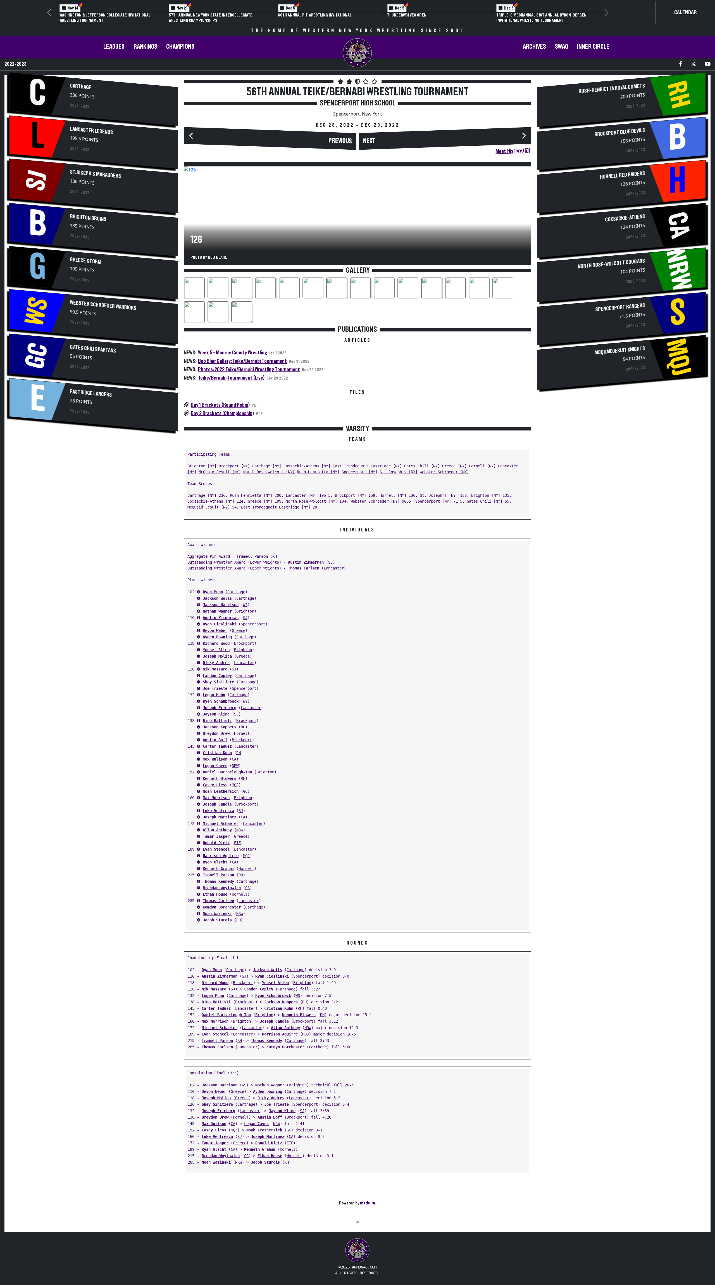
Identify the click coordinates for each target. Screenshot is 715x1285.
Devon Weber (215, 630)
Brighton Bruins (88, 218)
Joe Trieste (215, 688)
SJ (330, 562)
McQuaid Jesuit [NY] (220, 472)
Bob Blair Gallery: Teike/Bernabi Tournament (242, 361)
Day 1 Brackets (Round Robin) (220, 405)
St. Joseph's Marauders (95, 174)
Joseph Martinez (219, 817)
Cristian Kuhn (217, 752)
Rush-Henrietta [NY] (318, 472)
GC (245, 791)
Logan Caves (215, 765)
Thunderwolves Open (406, 15)
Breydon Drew (216, 733)
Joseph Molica (217, 656)
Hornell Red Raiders (622, 175)
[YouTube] (707, 64)
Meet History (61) (512, 151)
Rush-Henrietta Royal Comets (611, 89)
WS (245, 605)
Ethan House (215, 894)
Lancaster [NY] (301, 495)
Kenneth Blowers (219, 778)
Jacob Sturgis (217, 920)
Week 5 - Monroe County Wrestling (232, 353)
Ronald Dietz (216, 843)
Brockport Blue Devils (619, 133)
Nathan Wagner (217, 611)
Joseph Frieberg (219, 707)
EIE (237, 843)
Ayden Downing (217, 637)
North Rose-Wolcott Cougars (611, 264)
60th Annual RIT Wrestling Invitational (315, 15)
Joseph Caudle (217, 804)
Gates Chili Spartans (93, 349)
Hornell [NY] (482, 466)
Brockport (244, 643)
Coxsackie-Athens (625, 218)
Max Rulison (215, 759)
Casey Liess (215, 785)
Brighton (245, 611)
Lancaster (334, 568)
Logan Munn (214, 695)
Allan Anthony (217, 830)
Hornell (242, 733)
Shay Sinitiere (218, 682)
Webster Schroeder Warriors (103, 305)
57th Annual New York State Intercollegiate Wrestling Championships (210, 18)
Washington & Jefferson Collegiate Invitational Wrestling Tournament (105, 18)
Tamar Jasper (216, 836)
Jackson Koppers (219, 727)
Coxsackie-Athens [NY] (306, 466)
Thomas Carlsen (303, 568)
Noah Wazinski (217, 913)
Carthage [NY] (266, 466)
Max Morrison (216, 798)
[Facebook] (681, 64)
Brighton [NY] (201, 466)
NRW (235, 765)
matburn (367, 1203)
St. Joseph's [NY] (399, 472)
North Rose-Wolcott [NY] (269, 472)
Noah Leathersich (221, 791)
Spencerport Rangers (620, 308)
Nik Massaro (215, 669)
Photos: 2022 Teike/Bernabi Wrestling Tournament (249, 369)
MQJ (235, 785)
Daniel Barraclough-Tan (227, 772)
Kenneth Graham (218, 868)
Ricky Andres (216, 662)
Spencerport (253, 624)
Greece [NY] (454, 466)
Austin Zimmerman (306, 562)
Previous (340, 141)
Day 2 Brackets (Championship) (222, 413)
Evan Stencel (216, 849)
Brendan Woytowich (222, 888)
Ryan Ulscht (215, 862)
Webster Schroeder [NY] (444, 472)
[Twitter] (693, 64)
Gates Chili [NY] (422, 466)
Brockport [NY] (234, 466)
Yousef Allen (216, 650)
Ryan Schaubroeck (221, 701)
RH (274, 556)
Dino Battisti (217, 720)
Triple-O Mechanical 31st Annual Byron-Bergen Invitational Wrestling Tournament (541, 18)
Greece (238, 630)
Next (369, 141)
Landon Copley (217, 675)
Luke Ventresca (218, 810)
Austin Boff (215, 740)
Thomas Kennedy (218, 881)
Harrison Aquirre (221, 855)
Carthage (81, 87)
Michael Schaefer (221, 823)
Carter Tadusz (217, 746)
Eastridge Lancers (91, 393)
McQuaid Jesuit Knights (619, 351)
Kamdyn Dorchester (222, 907)
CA (234, 759)
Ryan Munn (213, 592)
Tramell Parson (252, 556)
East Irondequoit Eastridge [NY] (367, 466)
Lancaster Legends (91, 131)
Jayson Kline (216, 714)
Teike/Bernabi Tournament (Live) (231, 378)
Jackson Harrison (221, 605)
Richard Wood (216, 643)
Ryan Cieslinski (219, 624)
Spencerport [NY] (359, 472)
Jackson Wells (217, 598)
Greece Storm (86, 261)
